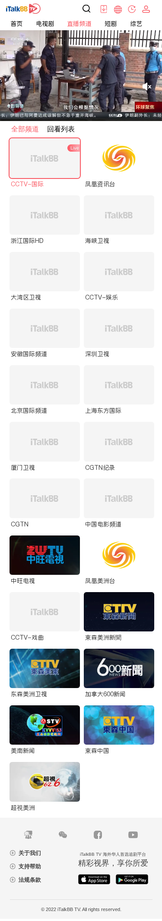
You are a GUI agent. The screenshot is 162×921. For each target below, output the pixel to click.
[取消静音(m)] (146, 86)
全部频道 (25, 129)
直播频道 (79, 23)
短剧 (111, 23)
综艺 (136, 23)
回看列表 (61, 129)
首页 (16, 23)
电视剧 (45, 23)
